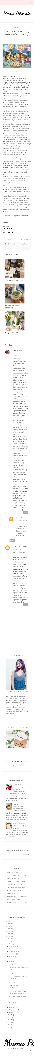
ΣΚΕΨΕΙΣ (16, 27)
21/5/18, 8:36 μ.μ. (18, 355)
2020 (9, 936)
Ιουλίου (11, 956)
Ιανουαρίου (12, 1012)
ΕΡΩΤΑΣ (16, 884)
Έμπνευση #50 (13, 982)
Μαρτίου (11, 1007)
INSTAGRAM (8, 232)
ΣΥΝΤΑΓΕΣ (9, 902)
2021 (9, 934)
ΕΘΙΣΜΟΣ (24, 881)
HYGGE (22, 872)
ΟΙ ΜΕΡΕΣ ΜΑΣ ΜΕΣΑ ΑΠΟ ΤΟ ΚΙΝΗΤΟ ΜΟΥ (17, 896)
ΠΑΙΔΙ (8, 899)
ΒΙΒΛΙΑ (8, 878)
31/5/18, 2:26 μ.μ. (18, 549)
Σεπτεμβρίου (13, 951)
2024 (9, 926)
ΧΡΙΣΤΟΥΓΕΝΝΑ (23, 902)
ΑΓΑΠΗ (25, 875)
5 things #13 (12, 964)
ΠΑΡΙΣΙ (13, 899)
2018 (9, 941)
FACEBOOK (8, 228)
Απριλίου (11, 1005)
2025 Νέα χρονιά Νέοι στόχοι (14, 280)
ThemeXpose (19, 1048)
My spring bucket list (12, 333)
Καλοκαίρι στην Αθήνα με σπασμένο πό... (12, 307)
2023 (9, 929)
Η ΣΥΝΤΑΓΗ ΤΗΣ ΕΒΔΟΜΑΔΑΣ (18, 887)
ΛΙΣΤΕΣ (19, 890)
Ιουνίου (11, 959)
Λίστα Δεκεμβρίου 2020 (20, 823)
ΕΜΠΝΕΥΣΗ (9, 884)
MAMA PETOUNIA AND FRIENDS (14, 875)
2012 (9, 1027)
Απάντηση (25, 512)
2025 (9, 924)
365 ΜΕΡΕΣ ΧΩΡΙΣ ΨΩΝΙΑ (12, 872)
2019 (9, 939)
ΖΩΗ (8, 887)
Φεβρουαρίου (13, 1010)
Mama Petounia (13, 40)
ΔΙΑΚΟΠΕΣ (9, 881)
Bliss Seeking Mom (20, 546)
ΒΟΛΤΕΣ (14, 878)
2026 (9, 921)
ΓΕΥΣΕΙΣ (20, 878)
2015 (9, 1020)
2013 (9, 1025)
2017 (9, 1015)
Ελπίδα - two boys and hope (19, 352)
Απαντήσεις (14, 514)
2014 (9, 1022)
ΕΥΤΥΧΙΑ (22, 884)
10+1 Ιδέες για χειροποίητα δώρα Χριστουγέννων (18, 787)
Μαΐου (11, 961)
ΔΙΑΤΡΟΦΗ (16, 881)
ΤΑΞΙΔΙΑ (15, 902)
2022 (9, 931)
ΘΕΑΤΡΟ (9, 890)
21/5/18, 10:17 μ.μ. (21, 521)
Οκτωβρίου (12, 949)
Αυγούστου (12, 954)
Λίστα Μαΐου (12, 1002)
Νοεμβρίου (12, 946)
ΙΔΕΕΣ (14, 890)
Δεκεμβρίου (12, 944)
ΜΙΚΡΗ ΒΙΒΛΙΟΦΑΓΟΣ (12, 893)
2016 (9, 1017)
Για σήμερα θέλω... (14, 973)
